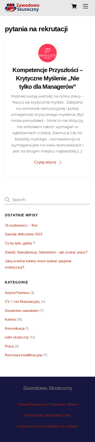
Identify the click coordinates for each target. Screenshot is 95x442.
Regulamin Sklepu (63, 404)
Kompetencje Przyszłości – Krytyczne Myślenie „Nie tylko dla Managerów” (47, 78)
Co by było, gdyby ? (20, 243)
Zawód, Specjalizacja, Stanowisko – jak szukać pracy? (46, 252)
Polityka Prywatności (33, 404)
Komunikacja (14, 328)
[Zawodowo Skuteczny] (22, 10)
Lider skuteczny (17, 337)
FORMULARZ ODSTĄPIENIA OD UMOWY (47, 426)
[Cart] (74, 6)
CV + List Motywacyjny (22, 301)
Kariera (10, 319)
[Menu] (85, 6)
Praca (9, 346)
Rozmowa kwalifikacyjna (23, 355)
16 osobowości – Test (21, 225)
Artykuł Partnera (17, 293)
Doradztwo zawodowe (21, 311)
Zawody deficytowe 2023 (23, 234)
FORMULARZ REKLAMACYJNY (47, 415)
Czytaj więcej (45, 162)
